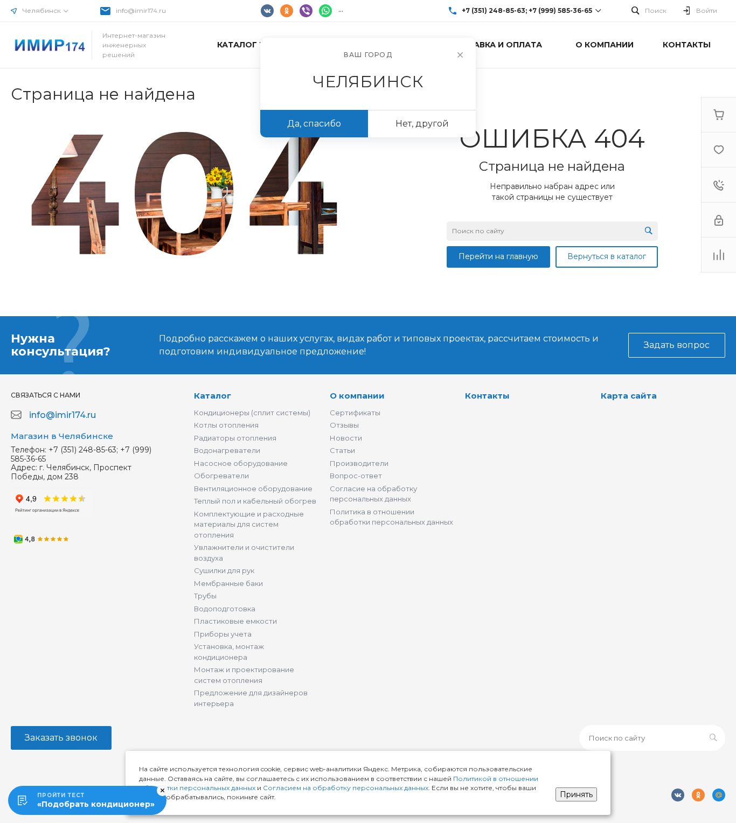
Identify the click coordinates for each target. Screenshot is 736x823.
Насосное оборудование (241, 463)
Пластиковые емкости (235, 621)
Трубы (205, 595)
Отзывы (344, 425)
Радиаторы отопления (235, 438)
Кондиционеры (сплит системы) (252, 412)
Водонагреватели (227, 450)
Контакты (487, 395)
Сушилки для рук (224, 570)
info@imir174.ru (141, 10)
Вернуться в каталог (606, 256)
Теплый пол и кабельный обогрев (255, 501)
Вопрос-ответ (356, 475)
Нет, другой (422, 123)
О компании (357, 395)
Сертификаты (355, 412)
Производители (359, 463)
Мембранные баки (228, 583)
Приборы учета (223, 634)
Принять (576, 794)
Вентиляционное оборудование (253, 488)
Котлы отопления (226, 425)
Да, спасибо (314, 123)
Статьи (342, 450)
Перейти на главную (498, 256)
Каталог (212, 395)
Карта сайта (629, 395)
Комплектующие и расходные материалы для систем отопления (249, 524)
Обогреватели (221, 475)
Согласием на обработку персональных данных (345, 788)
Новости (346, 438)
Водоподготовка (224, 608)
